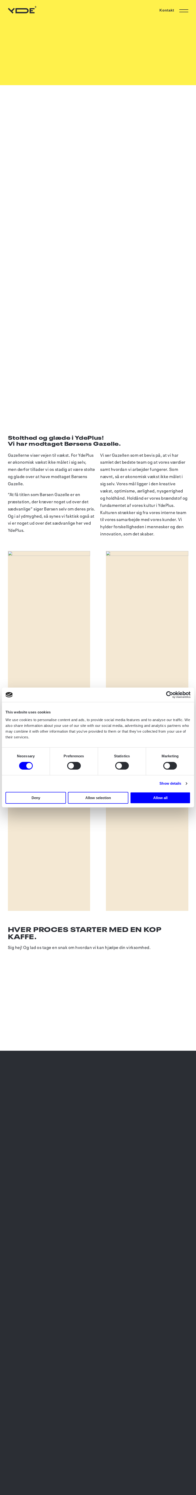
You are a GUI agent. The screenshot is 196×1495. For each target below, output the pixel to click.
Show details (170, 783)
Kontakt (166, 10)
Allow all (160, 798)
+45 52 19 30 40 (24, 1085)
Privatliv (16, 1465)
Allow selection (98, 798)
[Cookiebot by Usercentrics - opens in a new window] (170, 694)
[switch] (74, 766)
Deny (36, 798)
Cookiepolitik (21, 1472)
